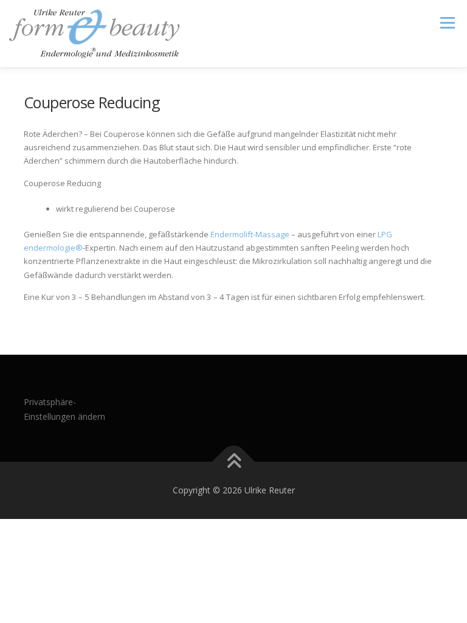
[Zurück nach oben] (233, 462)
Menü (447, 22)
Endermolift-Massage (249, 234)
